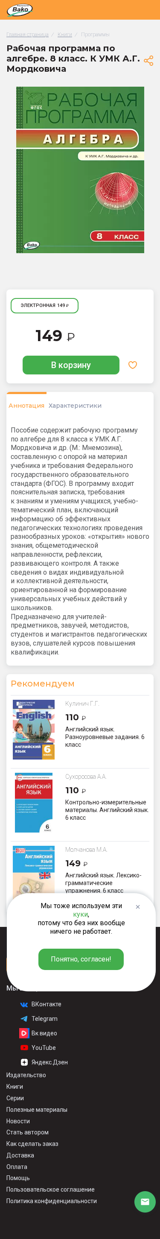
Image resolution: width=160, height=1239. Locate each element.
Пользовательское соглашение (50, 1189)
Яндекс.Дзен (50, 1062)
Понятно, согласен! (81, 959)
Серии (15, 1098)
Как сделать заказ (32, 1143)
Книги (14, 1086)
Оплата (16, 1166)
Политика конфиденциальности (51, 1201)
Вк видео (44, 1033)
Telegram (45, 1018)
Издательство (26, 1075)
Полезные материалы (36, 1109)
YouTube (44, 1047)
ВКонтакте (46, 1004)
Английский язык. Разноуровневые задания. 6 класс (105, 737)
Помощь (18, 1178)
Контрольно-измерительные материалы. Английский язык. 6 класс (107, 810)
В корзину (71, 365)
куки (80, 914)
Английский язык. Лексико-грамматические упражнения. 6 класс (103, 883)
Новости (18, 1121)
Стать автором (27, 1132)
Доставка (20, 1155)
